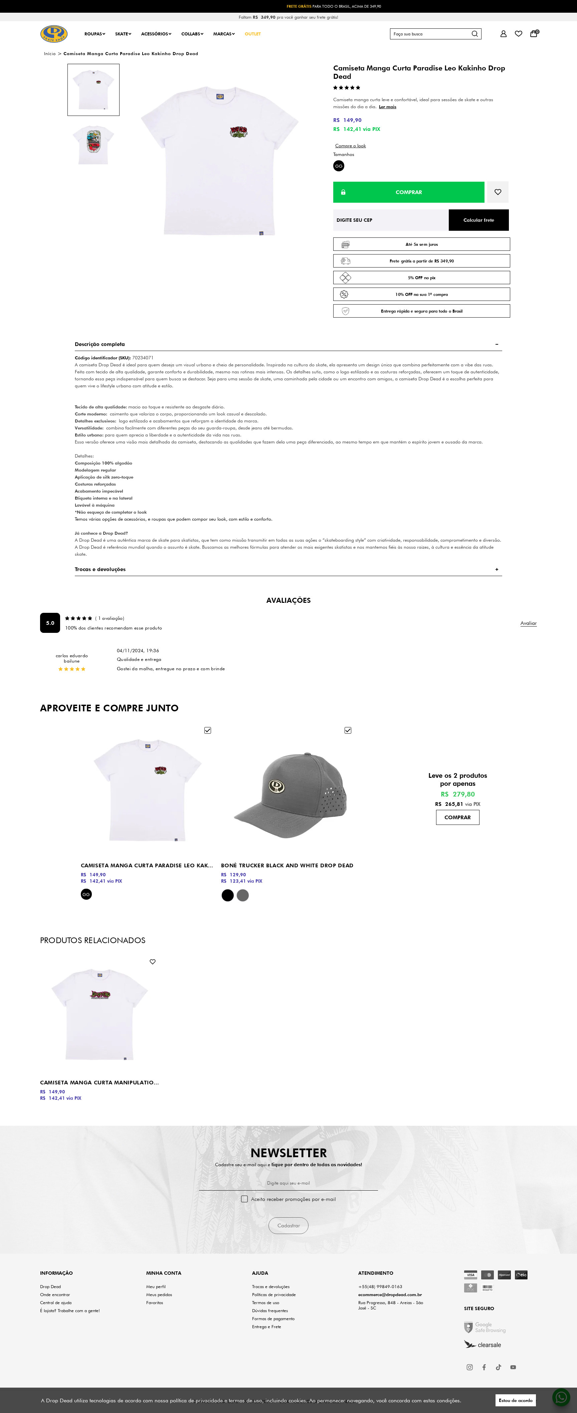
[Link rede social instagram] (470, 1367)
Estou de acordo (516, 1400)
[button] (93, 90)
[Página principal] (54, 34)
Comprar (409, 192)
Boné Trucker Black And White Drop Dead (287, 865)
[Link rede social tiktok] (499, 1367)
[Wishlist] (518, 34)
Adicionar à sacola (457, 817)
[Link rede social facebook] (484, 1367)
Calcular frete (478, 220)
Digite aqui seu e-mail (288, 1183)
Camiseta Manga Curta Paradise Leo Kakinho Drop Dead (147, 865)
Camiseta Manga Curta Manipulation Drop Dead (99, 1082)
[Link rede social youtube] (513, 1367)
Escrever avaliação (529, 623)
